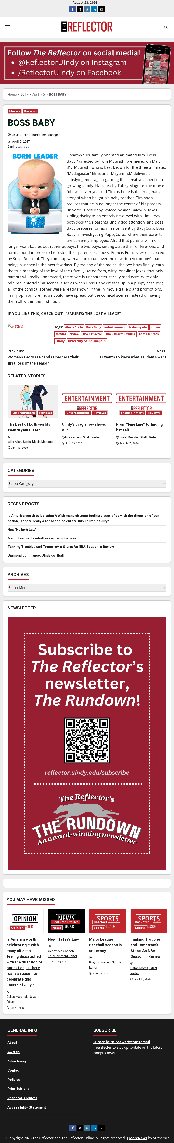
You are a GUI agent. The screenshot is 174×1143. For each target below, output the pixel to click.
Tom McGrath (149, 334)
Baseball (100, 922)
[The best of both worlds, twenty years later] (33, 401)
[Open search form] (166, 27)
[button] (7, 27)
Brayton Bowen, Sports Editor (105, 965)
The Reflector (92, 334)
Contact (14, 1070)
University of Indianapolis (87, 341)
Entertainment (23, 413)
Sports (99, 928)
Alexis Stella (74, 327)
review (74, 334)
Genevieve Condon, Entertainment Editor (62, 953)
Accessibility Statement (26, 1107)
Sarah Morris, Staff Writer (143, 970)
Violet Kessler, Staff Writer (138, 437)
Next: (133, 354)
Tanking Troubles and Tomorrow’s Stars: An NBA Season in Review (61, 547)
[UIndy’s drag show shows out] (87, 401)
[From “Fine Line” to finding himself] (141, 401)
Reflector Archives (22, 1098)
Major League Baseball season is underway (42, 538)
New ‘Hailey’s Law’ (22, 530)
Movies (14, 111)
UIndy (60, 341)
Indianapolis (138, 327)
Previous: (43, 357)
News (57, 928)
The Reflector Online (120, 334)
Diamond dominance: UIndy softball (36, 555)
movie (155, 327)
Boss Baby (93, 327)
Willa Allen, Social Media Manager (30, 442)
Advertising (16, 1061)
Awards (13, 1052)
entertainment (115, 327)
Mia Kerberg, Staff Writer (82, 437)
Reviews (30, 111)
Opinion (17, 928)
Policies (13, 1080)
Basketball (143, 922)
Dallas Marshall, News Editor (22, 999)
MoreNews (138, 1138)
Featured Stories (66, 922)
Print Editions (18, 1089)
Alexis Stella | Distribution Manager (35, 135)
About (12, 1043)
